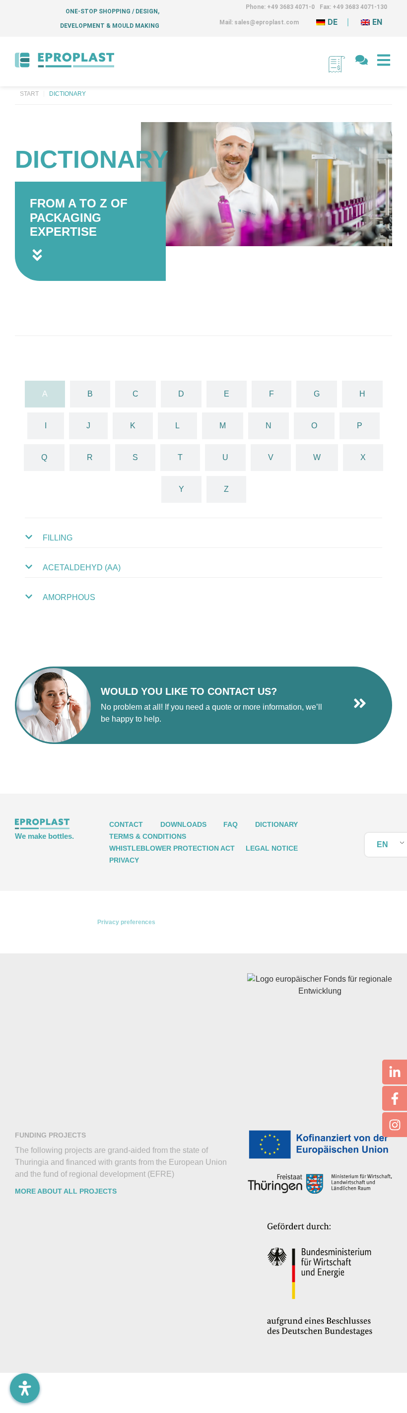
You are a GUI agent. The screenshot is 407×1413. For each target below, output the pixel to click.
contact (126, 824)
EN (382, 844)
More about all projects (66, 1191)
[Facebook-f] (394, 1098)
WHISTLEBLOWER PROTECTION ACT (172, 848)
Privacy (124, 860)
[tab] (45, 394)
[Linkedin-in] (394, 1072)
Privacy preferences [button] (126, 922)
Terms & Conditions (147, 836)
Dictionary (276, 824)
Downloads (183, 824)
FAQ (230, 824)
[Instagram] (394, 1124)
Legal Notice (272, 848)
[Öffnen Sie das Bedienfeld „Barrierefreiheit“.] (25, 1388)
